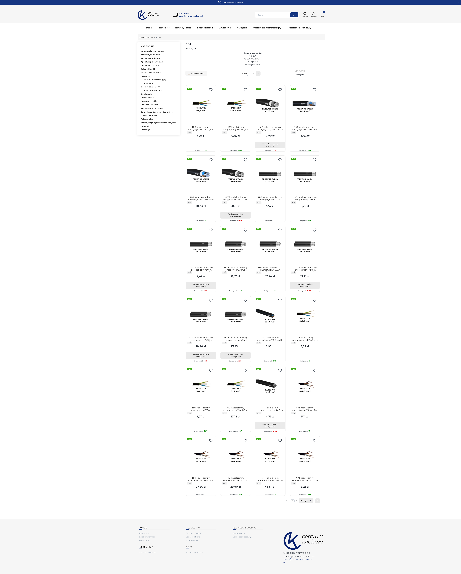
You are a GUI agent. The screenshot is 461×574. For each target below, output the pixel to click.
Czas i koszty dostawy (242, 537)
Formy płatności (239, 533)
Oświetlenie (146, 94)
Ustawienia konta (193, 537)
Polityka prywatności (147, 552)
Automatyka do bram (151, 55)
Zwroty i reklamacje (147, 537)
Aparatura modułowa (150, 58)
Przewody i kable (149, 101)
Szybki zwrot (144, 540)
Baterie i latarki (148, 69)
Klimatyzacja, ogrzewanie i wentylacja (158, 122)
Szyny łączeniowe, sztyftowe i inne (157, 112)
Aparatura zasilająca (150, 65)
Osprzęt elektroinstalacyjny (153, 80)
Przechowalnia (192, 540)
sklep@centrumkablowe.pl (297, 559)
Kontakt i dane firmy (194, 552)
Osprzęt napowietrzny (151, 90)
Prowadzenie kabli (149, 105)
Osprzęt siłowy (148, 83)
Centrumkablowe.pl (147, 37)
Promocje (145, 130)
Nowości (145, 126)
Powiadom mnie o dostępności (270, 145)
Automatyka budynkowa (152, 51)
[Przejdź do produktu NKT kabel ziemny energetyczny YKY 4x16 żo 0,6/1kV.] (270, 456)
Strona (244, 73)
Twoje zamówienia (193, 533)
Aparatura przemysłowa (152, 62)
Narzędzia (145, 76)
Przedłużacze (147, 97)
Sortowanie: (300, 71)
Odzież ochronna (149, 115)
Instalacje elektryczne (151, 72)
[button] (294, 14)
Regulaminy (144, 533)
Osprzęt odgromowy (150, 87)
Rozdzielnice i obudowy (152, 108)
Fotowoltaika (147, 119)
